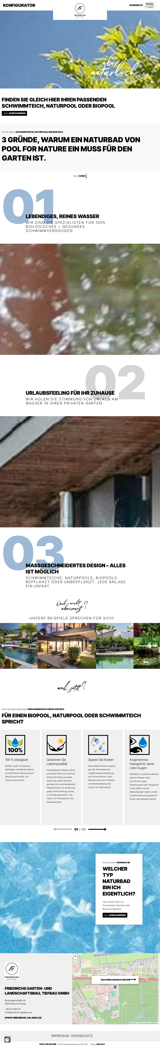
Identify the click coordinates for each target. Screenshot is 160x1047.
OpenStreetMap (144, 1023)
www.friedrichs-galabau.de (23, 1017)
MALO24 (101, 1044)
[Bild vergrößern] (66, 645)
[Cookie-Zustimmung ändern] (7, 1039)
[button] (10, 645)
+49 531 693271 (13, 1009)
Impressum (60, 1036)
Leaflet (133, 1023)
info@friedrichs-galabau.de (18, 1012)
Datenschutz (82, 1036)
